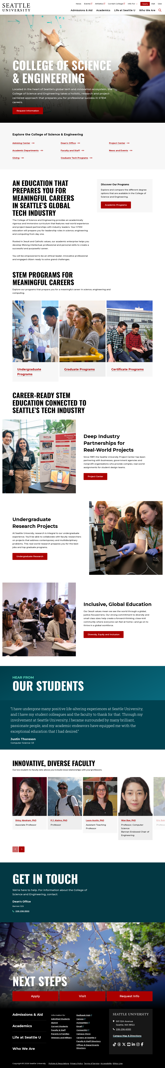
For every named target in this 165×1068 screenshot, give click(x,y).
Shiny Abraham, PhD (25, 820)
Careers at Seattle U (86, 1037)
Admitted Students (60, 1019)
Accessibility (106, 1063)
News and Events (118, 150)
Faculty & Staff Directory (88, 1041)
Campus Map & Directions (127, 1036)
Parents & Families (60, 1034)
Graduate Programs (79, 369)
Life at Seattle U (124, 10)
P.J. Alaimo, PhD (59, 820)
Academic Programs (116, 205)
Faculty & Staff (58, 1030)
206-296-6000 (123, 1029)
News (78, 4)
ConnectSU (81, 1030)
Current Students (59, 1026)
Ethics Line (118, 1063)
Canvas (80, 1019)
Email (79, 1026)
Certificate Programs (127, 369)
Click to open (132, 4)
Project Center (117, 143)
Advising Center (21, 143)
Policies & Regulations (59, 1063)
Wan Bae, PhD (128, 820)
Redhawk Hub (83, 1015)
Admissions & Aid (81, 10)
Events (87, 4)
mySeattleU (82, 1023)
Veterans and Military (61, 1037)
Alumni (54, 1023)
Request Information (28, 111)
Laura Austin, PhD (95, 820)
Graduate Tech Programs (74, 158)
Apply (145, 4)
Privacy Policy (76, 1063)
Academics (103, 10)
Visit (153, 4)
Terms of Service (92, 1063)
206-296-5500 (22, 911)
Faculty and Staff (70, 150)
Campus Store (83, 1034)
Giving (15, 158)
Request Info (129, 996)
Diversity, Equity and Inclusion (103, 634)
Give (160, 4)
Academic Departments (25, 150)
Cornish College (115, 4)
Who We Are (147, 10)
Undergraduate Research (30, 556)
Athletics (99, 4)
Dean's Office (68, 143)
